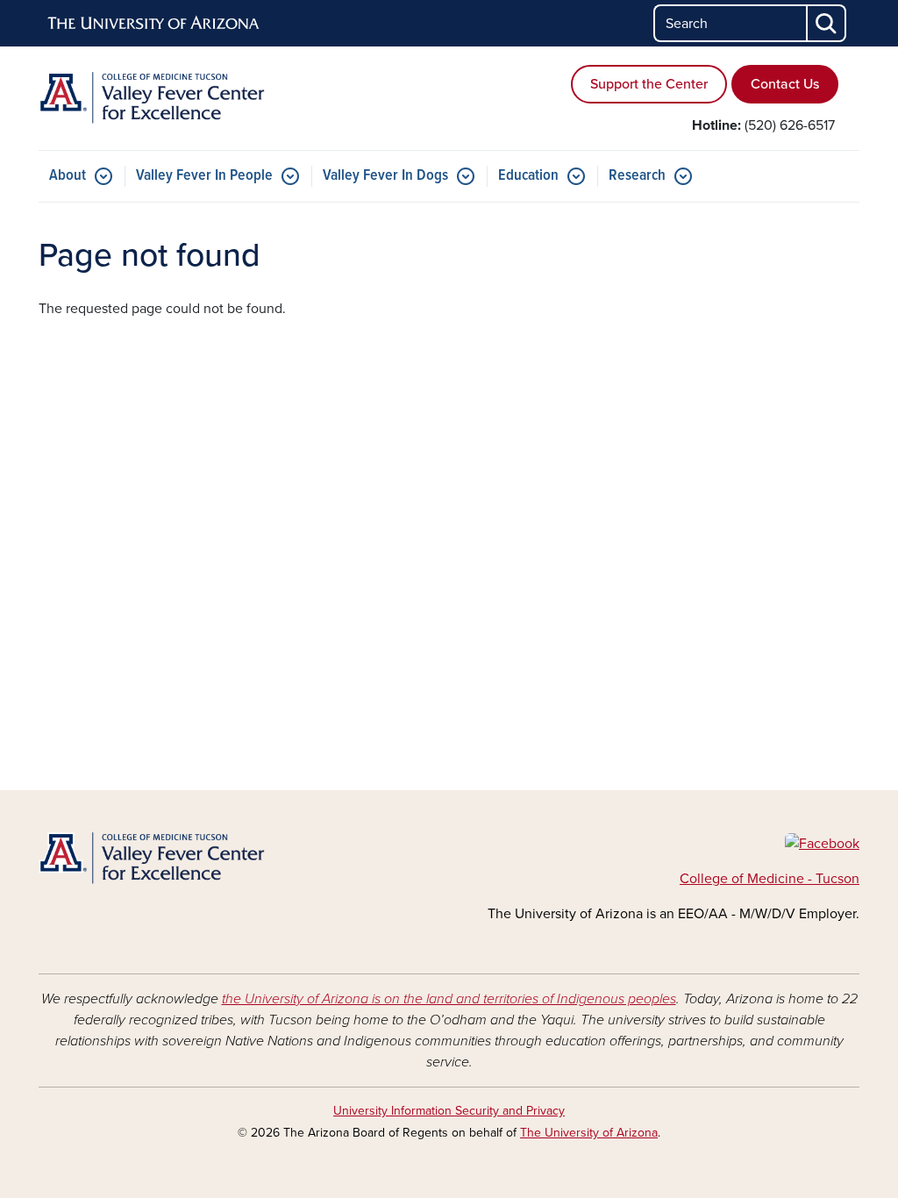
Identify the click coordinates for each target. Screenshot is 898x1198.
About (67, 176)
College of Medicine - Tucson (769, 879)
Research (637, 176)
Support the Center (649, 84)
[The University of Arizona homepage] (154, 24)
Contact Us (785, 84)
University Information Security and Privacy (449, 1110)
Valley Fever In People (204, 176)
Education (528, 176)
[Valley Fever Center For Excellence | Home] (168, 98)
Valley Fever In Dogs (385, 176)
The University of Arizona (589, 1132)
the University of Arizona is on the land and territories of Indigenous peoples (449, 999)
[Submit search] (827, 23)
